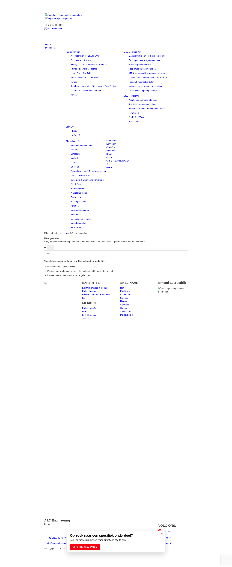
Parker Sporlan (89, 291)
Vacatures (124, 305)
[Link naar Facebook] (46, 8)
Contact (123, 308)
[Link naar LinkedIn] (46, 2)
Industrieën (125, 294)
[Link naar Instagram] (46, 5)
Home (123, 288)
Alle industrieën (73, 141)
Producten (125, 291)
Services (124, 298)
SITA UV (70, 127)
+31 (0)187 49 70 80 (56, 538)
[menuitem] (116, 44)
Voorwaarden (126, 311)
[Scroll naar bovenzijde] (1, 565)
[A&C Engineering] (68, 28)
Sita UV (85, 318)
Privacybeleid (126, 315)
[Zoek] (107, 164)
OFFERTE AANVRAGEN (85, 547)
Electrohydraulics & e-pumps (95, 288)
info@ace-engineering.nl (58, 543)
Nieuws (123, 301)
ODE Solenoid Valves (134, 52)
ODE (84, 312)
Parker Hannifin (73, 52)
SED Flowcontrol (131, 96)
